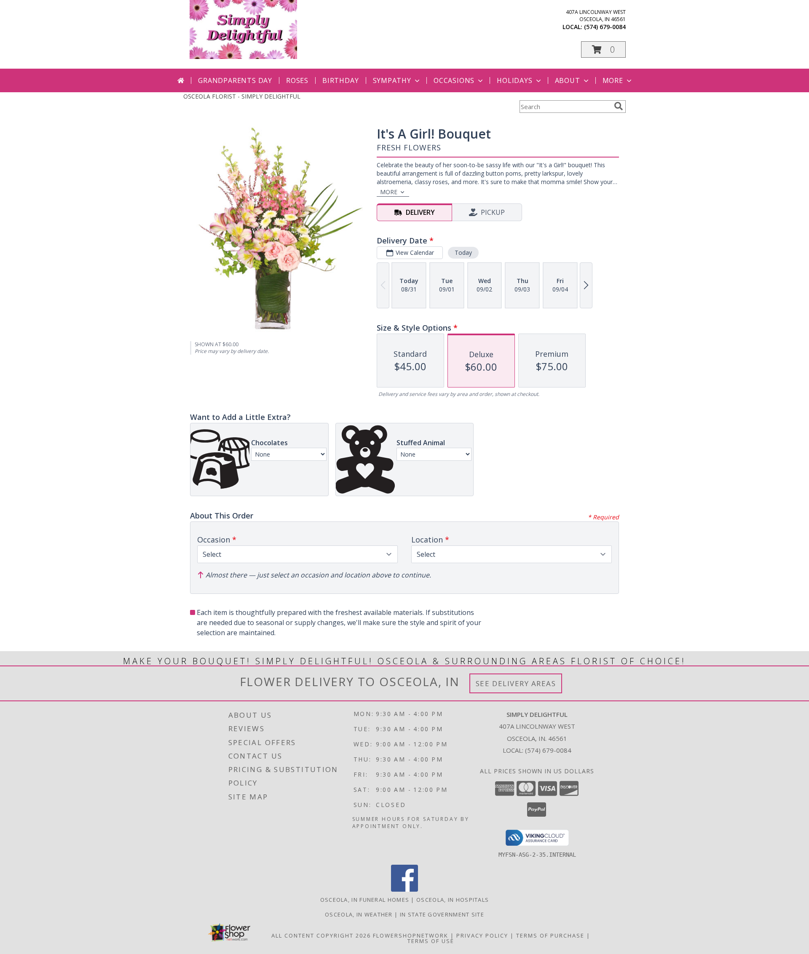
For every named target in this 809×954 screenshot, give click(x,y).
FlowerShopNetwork (410, 935)
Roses (297, 80)
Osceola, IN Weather (359, 914)
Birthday (340, 80)
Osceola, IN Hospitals (452, 899)
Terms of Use (430, 941)
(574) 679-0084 (605, 27)
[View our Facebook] (404, 889)
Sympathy (392, 80)
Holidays (514, 80)
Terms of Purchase (550, 935)
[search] (618, 106)
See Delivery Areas (516, 683)
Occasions (454, 80)
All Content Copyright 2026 (321, 935)
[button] (603, 49)
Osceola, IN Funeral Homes (365, 899)
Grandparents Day (235, 80)
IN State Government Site (442, 914)
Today (463, 253)
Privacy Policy (482, 935)
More (613, 80)
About (567, 80)
